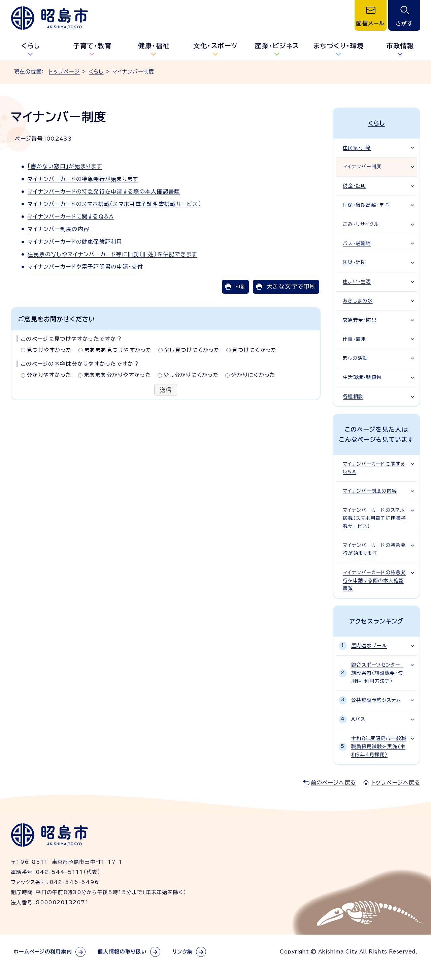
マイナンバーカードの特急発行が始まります (83, 179)
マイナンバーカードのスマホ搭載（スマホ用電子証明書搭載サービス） (114, 204)
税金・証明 (354, 185)
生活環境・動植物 (362, 377)
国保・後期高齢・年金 (366, 205)
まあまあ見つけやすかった (118, 350)
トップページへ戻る (395, 782)
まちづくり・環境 (338, 45)
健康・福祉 (154, 45)
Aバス (358, 719)
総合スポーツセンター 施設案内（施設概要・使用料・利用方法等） (377, 673)
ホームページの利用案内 (42, 951)
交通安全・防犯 (359, 320)
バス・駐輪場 (357, 243)
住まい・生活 (357, 281)
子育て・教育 (92, 45)
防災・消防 (354, 262)
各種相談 (353, 396)
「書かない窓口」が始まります (65, 166)
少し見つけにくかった (192, 350)
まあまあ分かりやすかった (117, 375)
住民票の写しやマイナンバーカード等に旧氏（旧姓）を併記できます (112, 254)
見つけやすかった (49, 350)
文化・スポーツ (215, 45)
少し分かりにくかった (191, 375)
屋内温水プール (369, 645)
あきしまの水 (358, 300)
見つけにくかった (254, 350)
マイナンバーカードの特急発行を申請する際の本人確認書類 (104, 191)
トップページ (64, 71)
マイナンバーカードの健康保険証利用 (75, 241)
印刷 (240, 286)
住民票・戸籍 (357, 147)
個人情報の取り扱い (122, 951)
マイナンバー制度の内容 (58, 229)
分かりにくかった (253, 375)
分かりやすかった (49, 375)
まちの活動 (355, 358)
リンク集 (182, 951)
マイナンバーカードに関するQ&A (70, 216)
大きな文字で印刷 (291, 286)
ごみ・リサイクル (361, 224)
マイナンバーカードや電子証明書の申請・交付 (85, 266)
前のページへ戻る (333, 782)
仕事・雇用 (354, 339)
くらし (30, 45)
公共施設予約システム (376, 700)
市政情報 (400, 45)
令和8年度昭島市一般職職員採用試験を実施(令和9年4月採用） (378, 746)
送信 (166, 389)
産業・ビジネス (277, 45)
